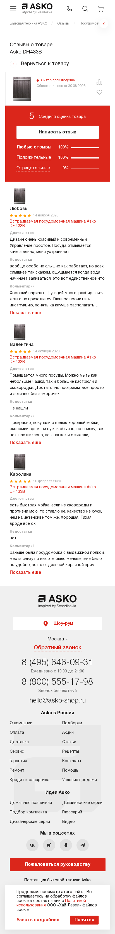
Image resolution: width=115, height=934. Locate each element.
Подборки (72, 723)
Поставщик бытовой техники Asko (57, 880)
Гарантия (18, 761)
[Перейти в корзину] (100, 8)
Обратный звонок (58, 647)
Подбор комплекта (28, 812)
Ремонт (17, 770)
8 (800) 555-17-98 (57, 682)
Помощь (70, 770)
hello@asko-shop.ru (58, 701)
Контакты (71, 761)
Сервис (17, 751)
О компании (21, 723)
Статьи (69, 742)
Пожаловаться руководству (57, 865)
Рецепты (70, 751)
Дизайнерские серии (30, 822)
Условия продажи (79, 780)
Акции (68, 733)
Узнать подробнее (37, 920)
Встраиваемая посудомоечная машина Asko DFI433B (53, 224)
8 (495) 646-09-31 (57, 663)
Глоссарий (72, 812)
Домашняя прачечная (31, 803)
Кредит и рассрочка (29, 780)
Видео (68, 822)
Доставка (19, 742)
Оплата (17, 733)
